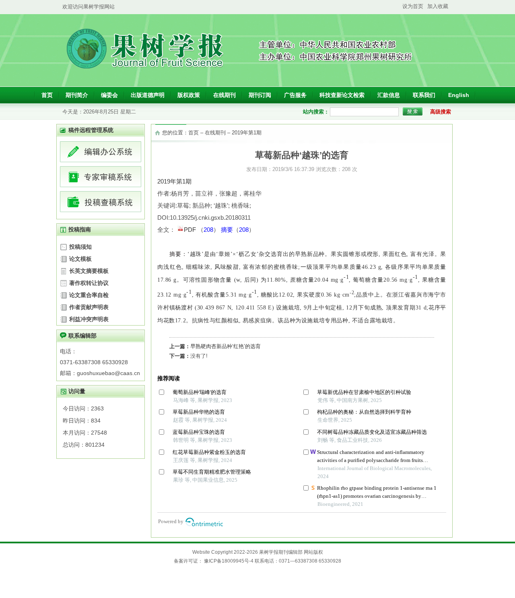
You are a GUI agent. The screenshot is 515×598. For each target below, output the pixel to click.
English (458, 95)
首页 (47, 95)
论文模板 (80, 259)
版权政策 (188, 95)
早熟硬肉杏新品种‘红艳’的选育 (225, 346)
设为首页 (412, 6)
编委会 (109, 95)
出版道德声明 (148, 95)
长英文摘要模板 (89, 271)
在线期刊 (224, 95)
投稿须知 (80, 246)
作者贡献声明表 (89, 307)
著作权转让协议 (89, 283)
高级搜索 (440, 112)
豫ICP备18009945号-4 (229, 561)
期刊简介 (77, 95)
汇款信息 (388, 95)
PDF (191, 229)
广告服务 (295, 95)
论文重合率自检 (89, 295)
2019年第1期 (247, 133)
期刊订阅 (260, 95)
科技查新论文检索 (342, 95)
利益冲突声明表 (89, 319)
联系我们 (424, 95)
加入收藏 (437, 6)
